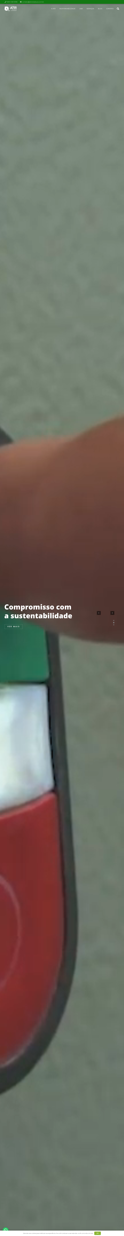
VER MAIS (13, 626)
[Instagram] (114, 2)
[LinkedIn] (117, 2)
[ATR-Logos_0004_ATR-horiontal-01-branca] (11, 9)
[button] (56, 9)
